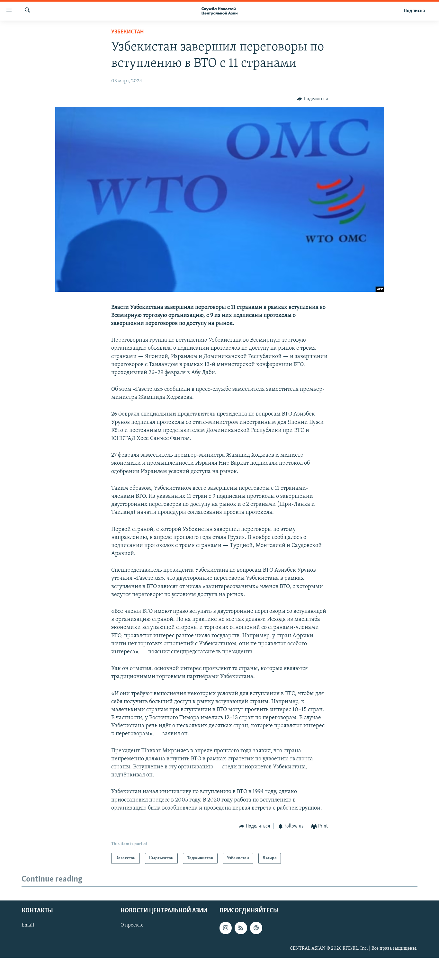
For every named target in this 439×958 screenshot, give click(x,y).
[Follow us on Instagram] (226, 928)
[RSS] (241, 928)
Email (28, 925)
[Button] (312, 99)
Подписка (414, 10)
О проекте (132, 925)
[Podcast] (256, 928)
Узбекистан (127, 32)
